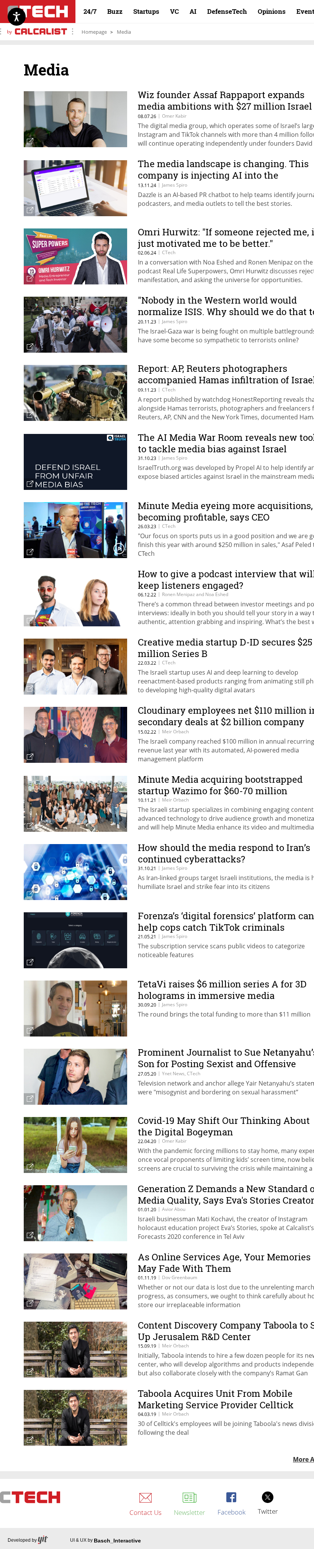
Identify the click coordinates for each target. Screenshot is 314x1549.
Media (124, 31)
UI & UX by (105, 1541)
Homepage (94, 31)
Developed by (22, 1540)
